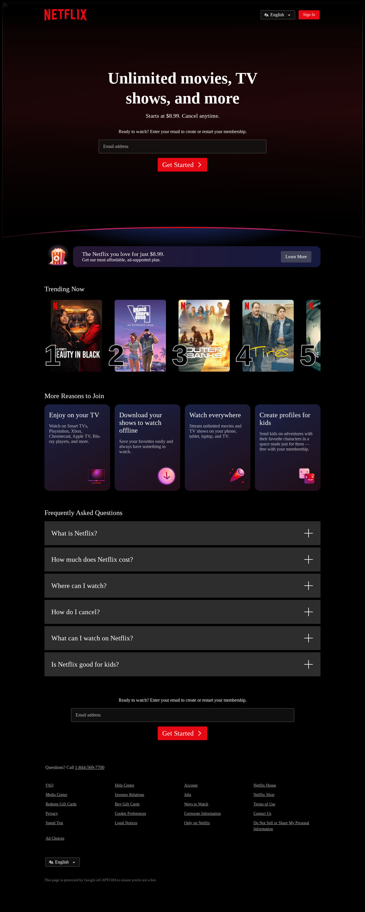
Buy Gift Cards (127, 804)
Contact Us (262, 813)
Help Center (124, 785)
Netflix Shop (264, 795)
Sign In (309, 15)
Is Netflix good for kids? (85, 664)
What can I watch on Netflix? (92, 638)
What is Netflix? (74, 533)
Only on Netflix (197, 823)
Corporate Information (202, 813)
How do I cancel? (75, 612)
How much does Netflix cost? (92, 559)
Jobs (187, 795)
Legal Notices (126, 823)
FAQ (49, 785)
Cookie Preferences (130, 813)
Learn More (296, 256)
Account (191, 785)
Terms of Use (264, 804)
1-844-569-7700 (89, 767)
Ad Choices (55, 838)
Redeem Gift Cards (61, 804)
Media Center (56, 795)
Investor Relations (129, 795)
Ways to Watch (196, 804)
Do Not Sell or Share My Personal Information (281, 826)
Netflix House (265, 785)
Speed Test (54, 823)
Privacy (52, 813)
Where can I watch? (79, 585)
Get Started (178, 164)
